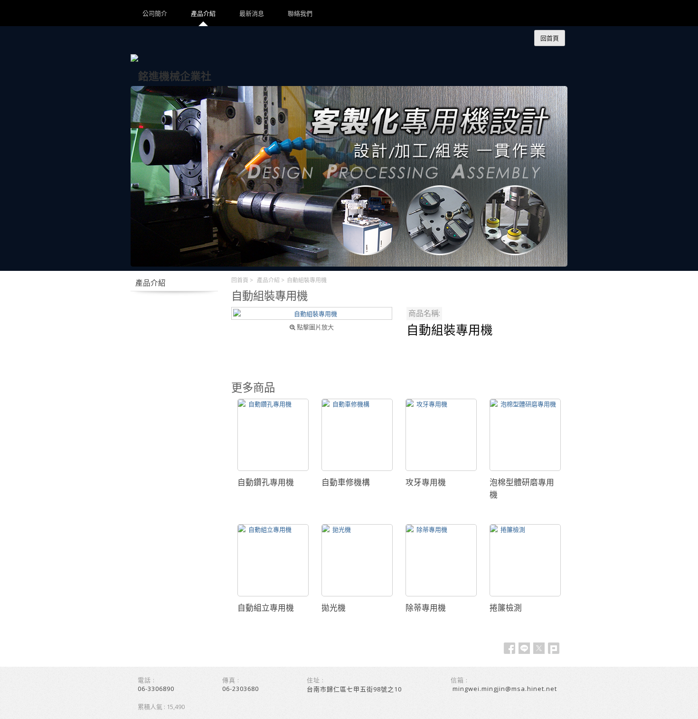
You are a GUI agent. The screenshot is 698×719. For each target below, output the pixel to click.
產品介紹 (268, 280)
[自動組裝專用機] (311, 313)
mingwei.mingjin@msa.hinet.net (505, 688)
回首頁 (239, 280)
